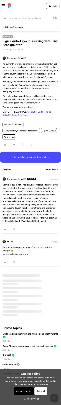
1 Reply (6, 368)
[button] (3, 6)
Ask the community (13, 124)
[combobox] (30, 18)
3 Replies (7, 341)
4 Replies (7, 350)
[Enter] (5, 18)
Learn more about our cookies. (33, 384)
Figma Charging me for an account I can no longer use (28, 346)
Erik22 (10, 241)
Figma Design (49, 130)
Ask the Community (14, 27)
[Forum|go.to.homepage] (9, 5)
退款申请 (7, 355)
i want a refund (9, 364)
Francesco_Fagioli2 (16, 58)
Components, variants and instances (21, 130)
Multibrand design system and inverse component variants (30, 334)
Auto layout (9, 137)
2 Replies (7, 359)
